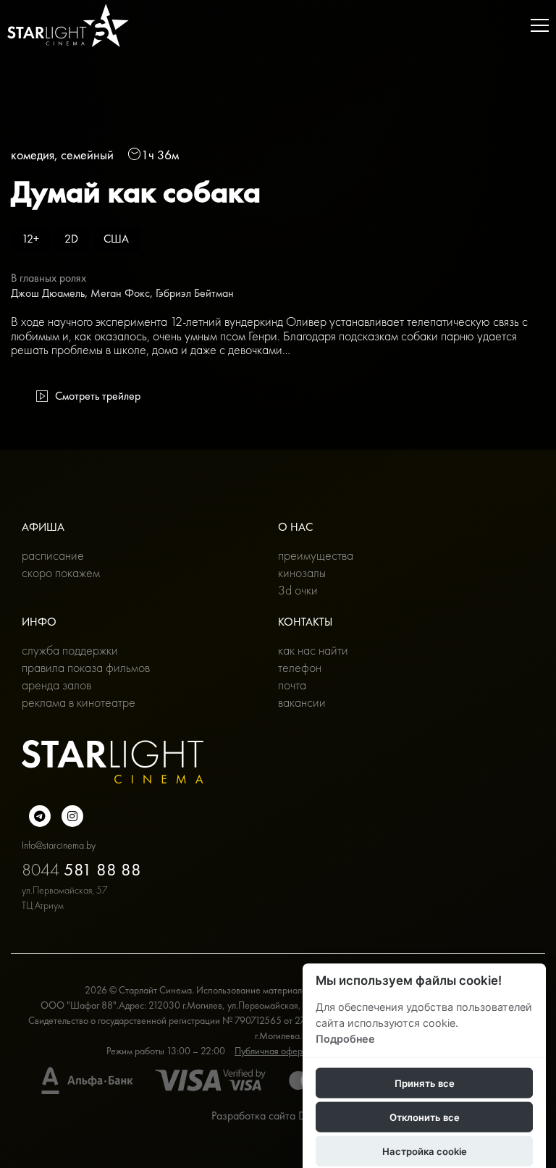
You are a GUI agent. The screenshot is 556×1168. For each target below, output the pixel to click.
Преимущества (315, 555)
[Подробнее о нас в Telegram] (40, 816)
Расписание (53, 555)
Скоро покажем (61, 572)
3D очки (298, 589)
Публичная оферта (273, 1050)
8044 (81, 869)
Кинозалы (302, 572)
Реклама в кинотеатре (78, 702)
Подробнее (345, 1038)
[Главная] (68, 25)
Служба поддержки (70, 650)
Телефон (299, 667)
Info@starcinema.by (59, 845)
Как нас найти (313, 650)
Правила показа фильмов (86, 667)
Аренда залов (56, 684)
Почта (292, 684)
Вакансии (302, 702)
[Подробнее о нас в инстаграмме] (72, 816)
